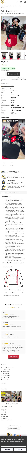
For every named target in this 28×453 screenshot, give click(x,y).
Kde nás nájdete (4, 411)
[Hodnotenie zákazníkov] (17, 435)
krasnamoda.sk (6, 371)
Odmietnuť (7, 449)
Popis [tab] (3, 193)
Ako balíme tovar (4, 416)
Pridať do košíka (14, 74)
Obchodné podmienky (13, 426)
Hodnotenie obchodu (13, 304)
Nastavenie (13, 445)
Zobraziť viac (13, 356)
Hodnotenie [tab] (18, 193)
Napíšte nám (3, 414)
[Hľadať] (17, 1)
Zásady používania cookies (13, 428)
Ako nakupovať (4, 418)
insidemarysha (6, 373)
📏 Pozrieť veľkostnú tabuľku (7, 86)
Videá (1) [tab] (13, 193)
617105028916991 (6, 375)
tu (21, 441)
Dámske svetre (14, 90)
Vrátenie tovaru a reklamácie (7, 420)
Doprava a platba (4, 409)
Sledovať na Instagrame (12, 403)
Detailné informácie (5, 83)
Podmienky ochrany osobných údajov (13, 427)
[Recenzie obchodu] (9, 435)
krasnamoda (5, 379)
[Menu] (24, 1)
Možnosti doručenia (5, 70)
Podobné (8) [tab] (8, 193)
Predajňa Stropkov (5, 413)
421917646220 (6, 377)
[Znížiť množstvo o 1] (6, 75)
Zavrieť (14, 163)
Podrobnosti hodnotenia (19, 13)
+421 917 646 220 (6, 369)
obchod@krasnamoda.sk (8, 367)
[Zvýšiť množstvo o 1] (6, 73)
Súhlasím (20, 449)
